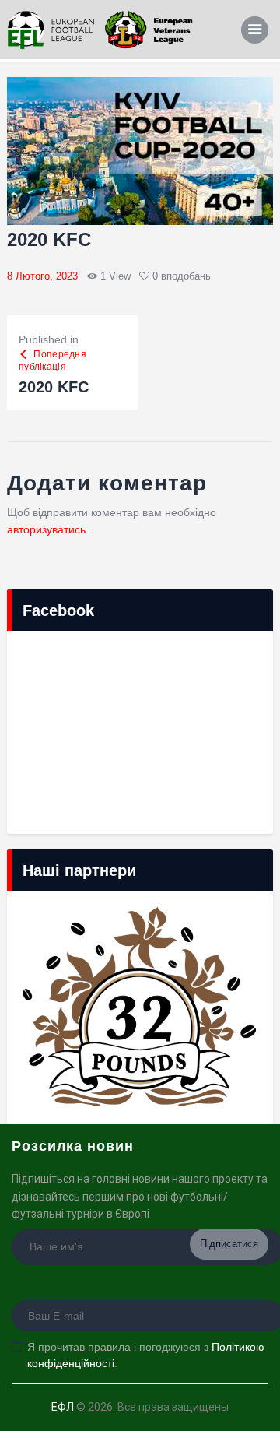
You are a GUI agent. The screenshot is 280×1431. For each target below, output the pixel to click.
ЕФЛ (62, 1407)
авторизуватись (46, 529)
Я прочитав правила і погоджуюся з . (145, 1355)
